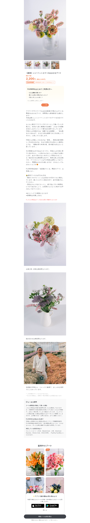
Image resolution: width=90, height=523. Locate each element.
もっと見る (45, 105)
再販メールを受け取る (45, 516)
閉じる (45, 510)
